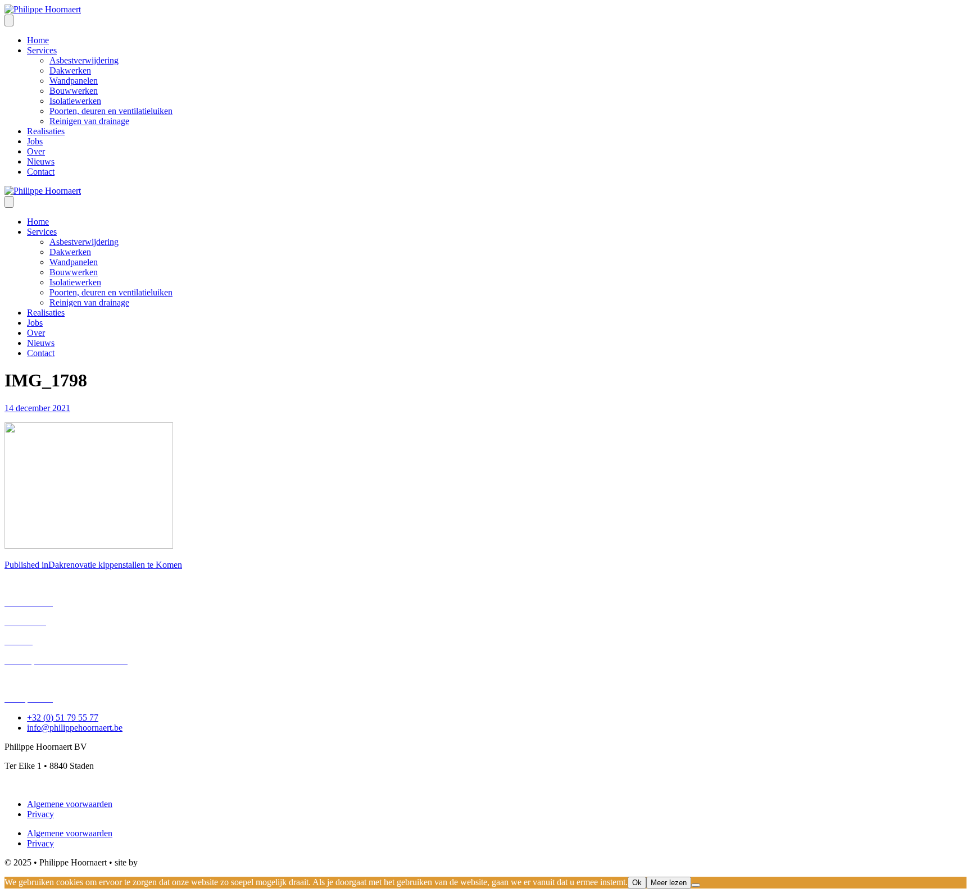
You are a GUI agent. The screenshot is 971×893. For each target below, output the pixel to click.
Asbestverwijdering (39, 584)
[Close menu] (8, 202)
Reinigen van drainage (44, 679)
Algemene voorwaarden (69, 804)
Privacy (40, 814)
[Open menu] (8, 20)
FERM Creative (168, 862)
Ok (637, 882)
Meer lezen (669, 882)
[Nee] (695, 885)
